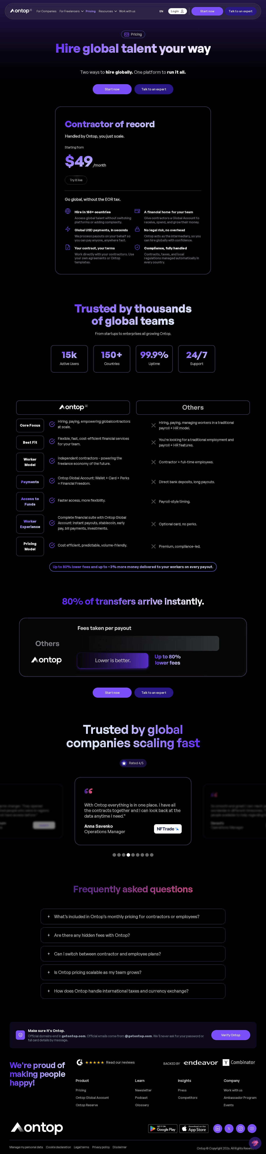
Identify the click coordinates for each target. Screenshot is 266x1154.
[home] (21, 11)
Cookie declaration (58, 1147)
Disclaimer (120, 1147)
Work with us (127, 11)
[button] (71, 11)
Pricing (91, 11)
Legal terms (81, 1147)
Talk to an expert (241, 11)
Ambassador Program (240, 1098)
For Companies (46, 11)
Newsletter (143, 1090)
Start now (207, 11)
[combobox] (161, 11)
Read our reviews (120, 1062)
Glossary (142, 1105)
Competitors (187, 1098)
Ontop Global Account (92, 1098)
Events (229, 1105)
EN (161, 11)
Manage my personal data (26, 1147)
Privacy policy (101, 1147)
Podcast (141, 1098)
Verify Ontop (230, 1035)
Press (182, 1090)
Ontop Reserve (87, 1105)
